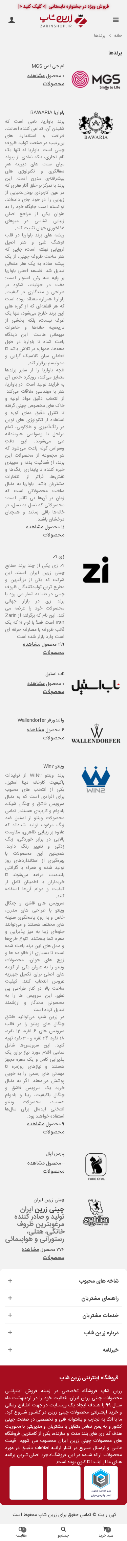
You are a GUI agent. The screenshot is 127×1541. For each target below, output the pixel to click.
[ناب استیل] (96, 687)
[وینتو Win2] (96, 780)
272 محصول (52, 1250)
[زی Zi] (96, 570)
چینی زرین (49, 1209)
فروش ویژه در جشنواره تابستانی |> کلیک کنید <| (63, 7)
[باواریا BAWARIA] (96, 125)
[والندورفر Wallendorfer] (96, 733)
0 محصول (55, 76)
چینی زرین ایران (49, 1200)
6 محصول (54, 730)
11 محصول (54, 527)
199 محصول (53, 645)
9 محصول (55, 1124)
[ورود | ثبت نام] (11, 21)
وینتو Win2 (53, 766)
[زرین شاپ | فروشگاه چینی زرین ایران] (64, 21)
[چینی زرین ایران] (96, 1213)
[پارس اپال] (96, 1167)
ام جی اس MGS (47, 66)
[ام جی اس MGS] (96, 79)
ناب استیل (54, 674)
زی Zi (58, 556)
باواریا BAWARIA (47, 112)
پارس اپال (55, 1153)
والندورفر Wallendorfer (41, 720)
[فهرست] (115, 21)
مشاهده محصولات (45, 80)
